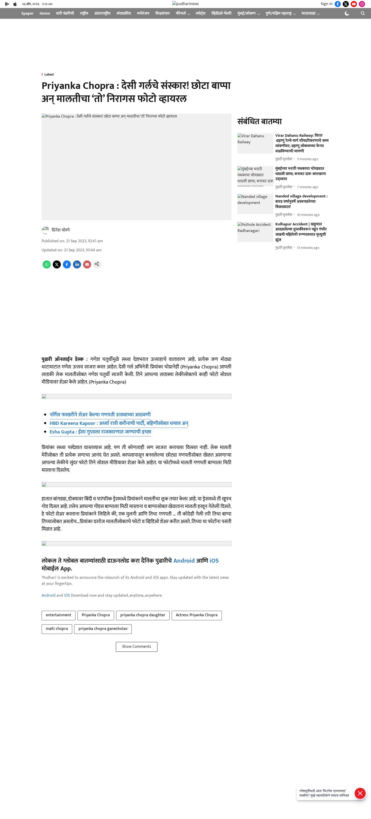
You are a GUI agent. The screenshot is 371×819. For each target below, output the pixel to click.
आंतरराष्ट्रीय (102, 13)
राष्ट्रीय (84, 13)
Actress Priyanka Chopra (197, 615)
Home (45, 13)
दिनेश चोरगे (61, 230)
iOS (214, 561)
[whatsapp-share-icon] (47, 267)
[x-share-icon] (57, 267)
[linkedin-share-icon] (77, 267)
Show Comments (136, 646)
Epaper (27, 13)
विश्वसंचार (162, 13)
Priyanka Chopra (96, 615)
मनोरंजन (143, 13)
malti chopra (57, 628)
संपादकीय (124, 13)
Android (184, 561)
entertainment (58, 615)
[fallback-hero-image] (255, 143)
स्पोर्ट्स (200, 13)
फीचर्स (181, 13)
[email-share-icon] (87, 267)
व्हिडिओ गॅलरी (221, 13)
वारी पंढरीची (65, 13)
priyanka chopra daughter (142, 615)
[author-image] (46, 230)
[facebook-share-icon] (67, 267)
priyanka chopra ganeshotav (102, 628)
